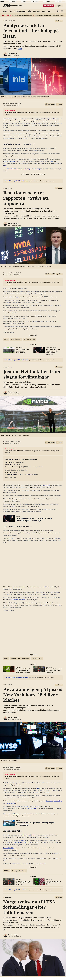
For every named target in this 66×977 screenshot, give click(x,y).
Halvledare (27, 339)
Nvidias (39, 788)
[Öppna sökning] (58, 11)
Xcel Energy (37, 169)
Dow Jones (22, 871)
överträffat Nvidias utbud (18, 600)
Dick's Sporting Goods (21, 842)
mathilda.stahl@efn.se (13, 55)
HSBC (5, 166)
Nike (22, 840)
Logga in (58, 6)
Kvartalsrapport (16, 339)
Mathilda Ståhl (12, 53)
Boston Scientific (8, 848)
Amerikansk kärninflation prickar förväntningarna (40, 15)
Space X (25, 806)
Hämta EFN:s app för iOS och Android (16, 181)
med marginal (45, 485)
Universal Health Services (14, 169)
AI (34, 339)
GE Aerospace (32, 808)
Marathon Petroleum (9, 161)
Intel (4, 119)
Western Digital (10, 803)
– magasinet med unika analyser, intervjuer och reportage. (32, 112)
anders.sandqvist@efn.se (14, 225)
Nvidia (6, 339)
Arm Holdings (58, 801)
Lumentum (49, 801)
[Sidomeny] (62, 11)
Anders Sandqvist (13, 223)
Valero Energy (27, 169)
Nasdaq (13, 658)
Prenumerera (48, 6)
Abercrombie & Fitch (28, 835)
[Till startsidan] (13, 6)
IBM (52, 161)
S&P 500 (6, 871)
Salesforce (16, 814)
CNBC (20, 48)
